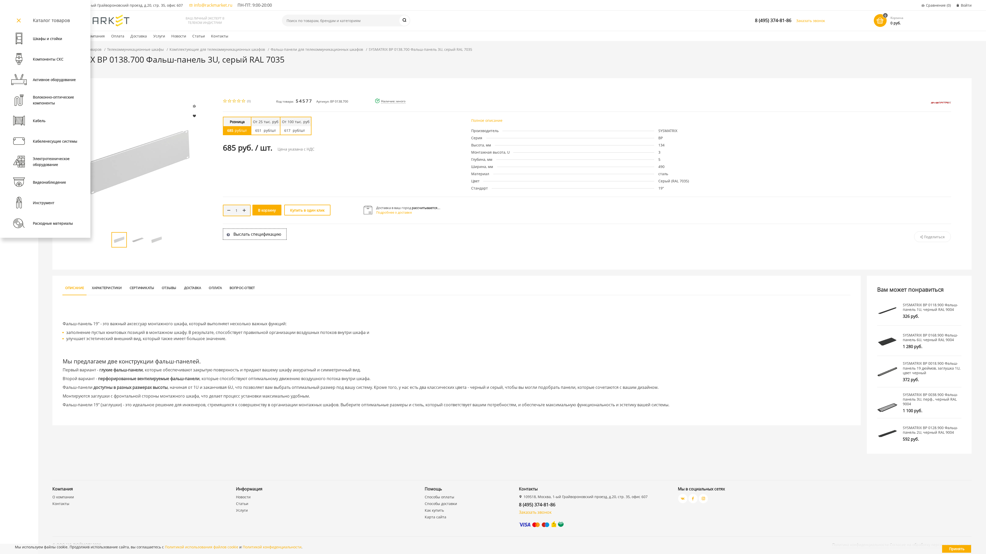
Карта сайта (435, 517)
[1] (225, 101)
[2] (229, 101)
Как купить (434, 510)
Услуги (159, 36)
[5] (243, 101)
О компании (63, 496)
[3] (234, 101)
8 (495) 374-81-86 (773, 20)
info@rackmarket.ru (213, 5)
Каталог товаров (51, 20)
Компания (96, 36)
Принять (956, 548)
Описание (74, 287)
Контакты (219, 36)
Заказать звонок (810, 20)
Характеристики (107, 287)
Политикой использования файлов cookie (201, 547)
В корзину (267, 210)
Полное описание (487, 120)
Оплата (118, 36)
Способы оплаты (439, 496)
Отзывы (169, 287)
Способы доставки (441, 503)
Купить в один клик (307, 210)
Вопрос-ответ (242, 287)
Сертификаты (142, 287)
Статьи (198, 36)
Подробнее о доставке (394, 212)
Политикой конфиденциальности (272, 547)
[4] (239, 101)
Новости (178, 36)
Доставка (138, 36)
